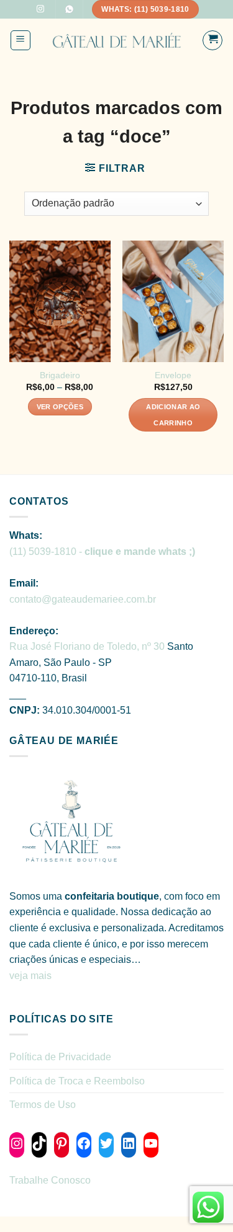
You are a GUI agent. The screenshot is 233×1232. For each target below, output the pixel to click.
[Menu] (21, 40)
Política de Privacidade (60, 1057)
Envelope (173, 375)
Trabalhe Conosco (50, 1180)
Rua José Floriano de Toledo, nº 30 (87, 646)
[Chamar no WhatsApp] (69, 9)
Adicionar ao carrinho (173, 415)
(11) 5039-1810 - (102, 551)
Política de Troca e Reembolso (77, 1081)
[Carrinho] (212, 40)
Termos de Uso (42, 1104)
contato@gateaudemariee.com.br (82, 599)
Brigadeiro (60, 375)
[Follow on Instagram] (40, 9)
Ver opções (60, 406)
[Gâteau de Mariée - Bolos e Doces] (117, 40)
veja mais (31, 975)
